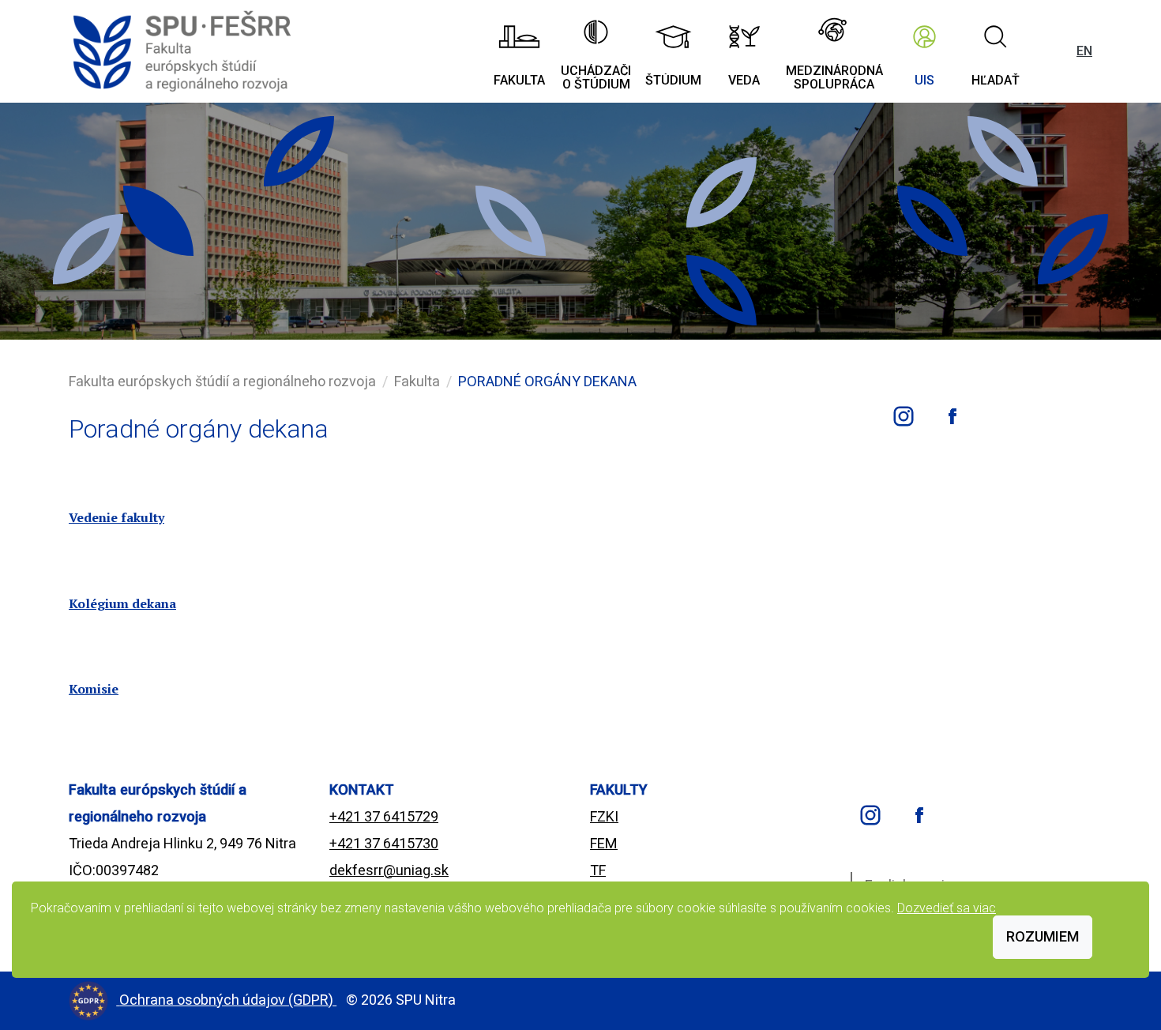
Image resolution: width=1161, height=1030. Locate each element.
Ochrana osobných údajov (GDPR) (227, 999)
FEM (604, 843)
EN (1084, 50)
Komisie (93, 688)
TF (598, 870)
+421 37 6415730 (383, 843)
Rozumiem (1042, 936)
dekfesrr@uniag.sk (389, 870)
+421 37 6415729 (383, 816)
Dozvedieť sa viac (946, 907)
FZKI (604, 816)
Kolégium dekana (122, 603)
